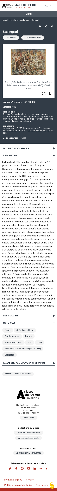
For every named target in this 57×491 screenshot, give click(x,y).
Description (10, 155)
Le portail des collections (28, 433)
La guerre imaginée (33, 38)
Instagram (22, 468)
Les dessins (11, 38)
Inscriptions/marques (16, 148)
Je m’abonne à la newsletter (28, 453)
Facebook (16, 468)
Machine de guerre (13, 342)
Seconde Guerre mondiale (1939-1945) (23, 349)
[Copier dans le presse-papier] (52, 26)
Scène (8, 330)
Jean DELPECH (25, 6)
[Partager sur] (46, 26)
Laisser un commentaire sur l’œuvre (24, 363)
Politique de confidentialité (18, 485)
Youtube (28, 468)
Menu (29, 14)
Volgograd (9, 355)
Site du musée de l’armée (28, 438)
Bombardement (12, 336)
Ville (30, 342)
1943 (39, 342)
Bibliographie (11, 316)
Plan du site (42, 485)
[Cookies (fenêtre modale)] (52, 486)
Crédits (30, 479)
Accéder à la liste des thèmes (18, 374)
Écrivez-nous (28, 418)
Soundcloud (40, 468)
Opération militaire (24, 330)
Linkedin (34, 468)
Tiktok (47, 468)
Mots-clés (9, 323)
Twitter (10, 468)
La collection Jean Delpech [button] (20, 20)
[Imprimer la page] (40, 26)
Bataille (28, 336)
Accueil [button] (5, 20)
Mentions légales (13, 479)
